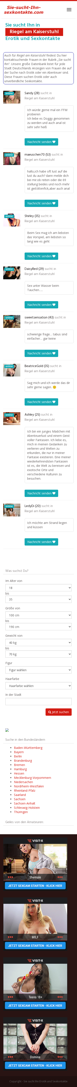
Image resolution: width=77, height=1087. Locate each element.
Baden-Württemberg (28, 748)
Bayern (19, 752)
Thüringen (21, 812)
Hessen (19, 773)
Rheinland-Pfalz (24, 790)
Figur (8, 663)
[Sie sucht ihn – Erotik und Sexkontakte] (23, 9)
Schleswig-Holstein (27, 808)
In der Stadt (13, 695)
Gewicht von (13, 635)
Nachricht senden (39, 142)
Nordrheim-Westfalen (29, 786)
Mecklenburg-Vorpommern (32, 778)
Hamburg (20, 769)
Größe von (12, 608)
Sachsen (19, 799)
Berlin (18, 756)
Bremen (19, 765)
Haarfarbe (12, 679)
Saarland (20, 795)
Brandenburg (23, 760)
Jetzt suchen (60, 712)
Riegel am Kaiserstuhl (40, 98)
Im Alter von (13, 581)
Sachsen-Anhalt (24, 803)
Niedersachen (23, 782)
